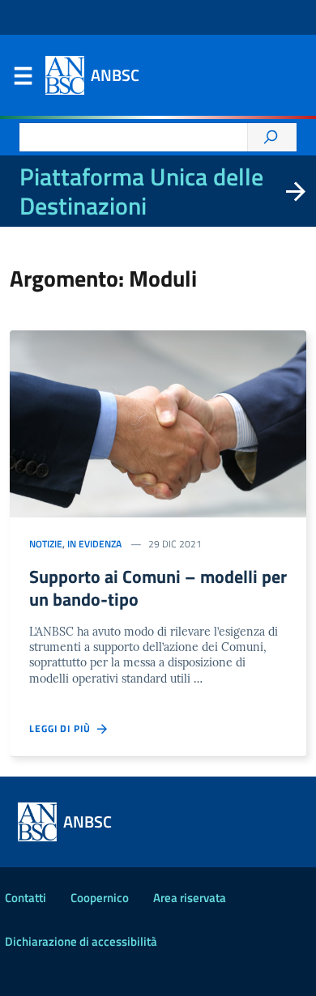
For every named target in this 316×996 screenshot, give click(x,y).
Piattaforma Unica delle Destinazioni (141, 191)
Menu (22, 79)
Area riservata (189, 897)
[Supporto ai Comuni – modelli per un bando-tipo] (158, 423)
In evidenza (94, 543)
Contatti (25, 897)
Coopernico (99, 897)
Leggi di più (63, 728)
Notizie (45, 543)
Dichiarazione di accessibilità (81, 941)
